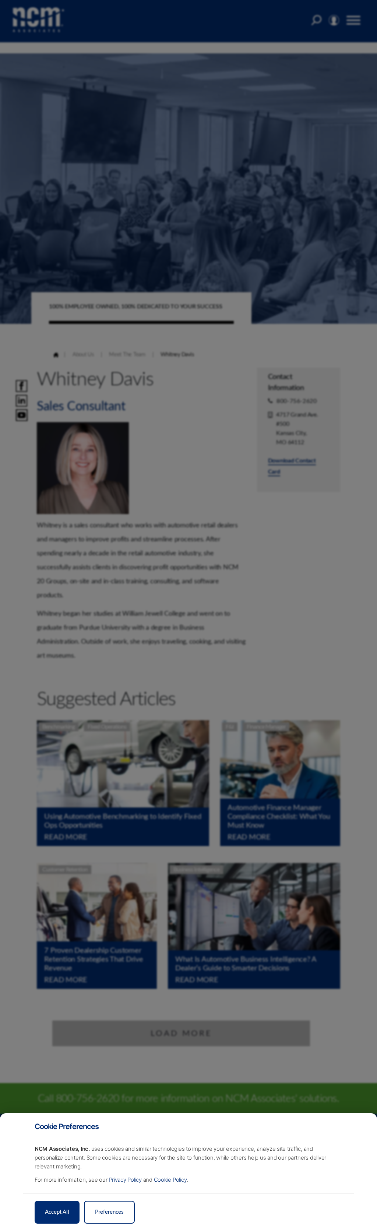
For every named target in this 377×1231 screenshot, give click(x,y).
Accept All (57, 1212)
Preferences (109, 1212)
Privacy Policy (125, 1179)
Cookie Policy (170, 1179)
